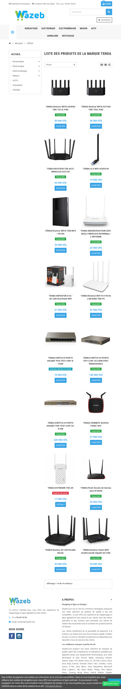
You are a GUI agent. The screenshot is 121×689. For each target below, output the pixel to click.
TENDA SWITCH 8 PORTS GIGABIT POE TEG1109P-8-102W (60, 361)
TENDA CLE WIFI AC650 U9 (96, 169)
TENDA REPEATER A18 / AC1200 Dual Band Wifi (60, 297)
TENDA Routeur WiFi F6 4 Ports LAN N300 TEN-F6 (96, 297)
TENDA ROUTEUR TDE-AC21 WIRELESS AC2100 (60, 170)
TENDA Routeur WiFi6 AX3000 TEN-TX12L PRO (60, 108)
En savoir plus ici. (54, 686)
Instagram (19, 636)
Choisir (49, 65)
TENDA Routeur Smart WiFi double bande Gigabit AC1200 (96, 551)
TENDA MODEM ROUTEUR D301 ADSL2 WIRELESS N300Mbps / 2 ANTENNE (96, 234)
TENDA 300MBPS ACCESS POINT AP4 (96, 424)
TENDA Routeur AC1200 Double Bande (60, 551)
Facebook (12, 636)
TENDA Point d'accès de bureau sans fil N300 (96, 489)
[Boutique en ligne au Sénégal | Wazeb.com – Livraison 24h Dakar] (29, 15)
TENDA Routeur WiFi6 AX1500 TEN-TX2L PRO (96, 108)
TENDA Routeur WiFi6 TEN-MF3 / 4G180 (60, 232)
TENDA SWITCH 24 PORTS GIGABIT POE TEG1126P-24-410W (61, 426)
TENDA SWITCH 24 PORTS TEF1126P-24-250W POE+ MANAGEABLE (96, 361)
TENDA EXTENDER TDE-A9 (60, 488)
